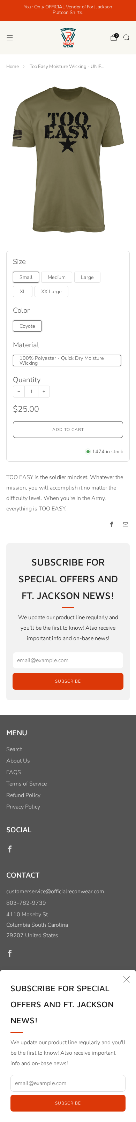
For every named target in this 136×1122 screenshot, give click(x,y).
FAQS (13, 772)
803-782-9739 (26, 903)
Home (12, 66)
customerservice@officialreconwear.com (55, 891)
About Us (18, 761)
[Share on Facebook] (111, 524)
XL (23, 291)
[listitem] (68, 10)
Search (14, 749)
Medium (57, 277)
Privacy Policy (23, 807)
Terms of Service (26, 784)
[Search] (126, 37)
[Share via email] (125, 524)
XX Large (51, 291)
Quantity (26, 380)
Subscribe (68, 1103)
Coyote (27, 326)
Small (26, 277)
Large (87, 277)
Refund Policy (23, 795)
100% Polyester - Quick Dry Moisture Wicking (62, 360)
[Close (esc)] (126, 979)
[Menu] (9, 37)
